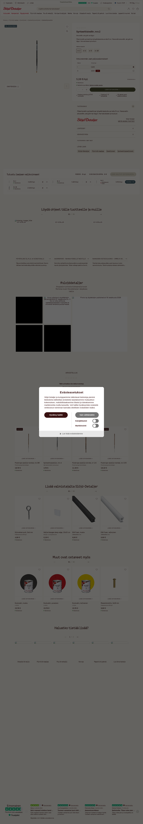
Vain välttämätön (87, 415)
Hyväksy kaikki (56, 415)
